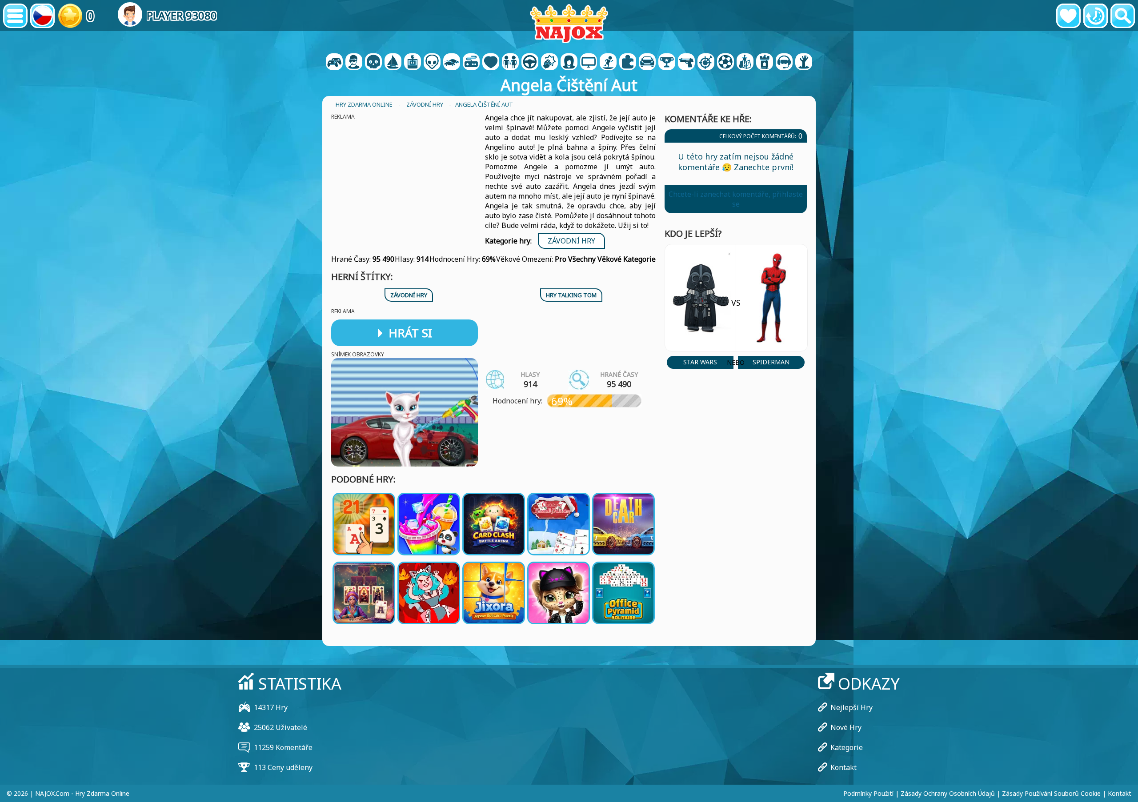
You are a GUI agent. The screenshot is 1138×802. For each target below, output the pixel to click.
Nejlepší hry (851, 707)
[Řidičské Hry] (530, 62)
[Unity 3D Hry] (784, 62)
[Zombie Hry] (803, 62)
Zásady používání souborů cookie (1051, 793)
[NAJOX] (569, 23)
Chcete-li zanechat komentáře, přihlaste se (736, 199)
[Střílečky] (686, 62)
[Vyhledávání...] (1122, 16)
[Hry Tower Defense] (764, 62)
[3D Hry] (354, 62)
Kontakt (843, 767)
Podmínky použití (868, 793)
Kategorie (846, 747)
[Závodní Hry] (451, 62)
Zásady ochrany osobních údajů (948, 793)
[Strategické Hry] (745, 62)
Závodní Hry (571, 241)
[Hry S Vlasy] (569, 62)
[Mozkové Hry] (432, 62)
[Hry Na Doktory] (491, 62)
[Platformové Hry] (608, 62)
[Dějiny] (1095, 16)
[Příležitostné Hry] (471, 62)
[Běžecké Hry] (667, 62)
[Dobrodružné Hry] (393, 62)
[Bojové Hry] (549, 62)
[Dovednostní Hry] (706, 62)
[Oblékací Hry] (510, 62)
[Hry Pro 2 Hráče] (334, 62)
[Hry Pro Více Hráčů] (588, 62)
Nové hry (846, 727)
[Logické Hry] (627, 62)
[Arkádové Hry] (412, 62)
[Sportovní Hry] (725, 62)
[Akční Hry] (373, 62)
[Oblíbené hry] (1068, 16)
